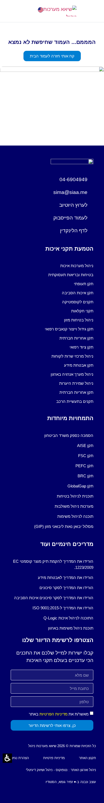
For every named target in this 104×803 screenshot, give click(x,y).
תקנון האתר (87, 758)
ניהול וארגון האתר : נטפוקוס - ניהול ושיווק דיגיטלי (61, 770)
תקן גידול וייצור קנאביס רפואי (69, 329)
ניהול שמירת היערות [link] (76, 383)
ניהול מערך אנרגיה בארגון (72, 374)
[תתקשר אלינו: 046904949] (27, 10)
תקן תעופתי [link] (83, 284)
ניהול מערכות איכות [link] (76, 265)
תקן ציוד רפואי (81, 347)
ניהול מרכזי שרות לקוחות (72, 356)
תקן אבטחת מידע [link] (78, 365)
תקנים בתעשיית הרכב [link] (74, 401)
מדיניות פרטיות (54, 758)
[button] (11, 11)
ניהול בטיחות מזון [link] (78, 320)
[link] (40, 10)
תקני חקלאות (82, 311)
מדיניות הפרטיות (53, 714)
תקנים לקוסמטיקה (77, 302)
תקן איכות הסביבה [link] (77, 293)
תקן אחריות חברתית (76, 338)
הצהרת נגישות (18, 758)
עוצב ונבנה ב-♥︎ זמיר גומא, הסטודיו (71, 782)
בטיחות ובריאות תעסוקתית (70, 274)
